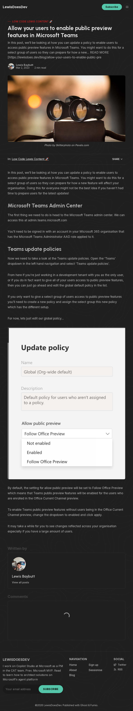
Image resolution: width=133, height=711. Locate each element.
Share (116, 159)
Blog (72, 675)
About (73, 670)
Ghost (83, 705)
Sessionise (95, 670)
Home (73, 665)
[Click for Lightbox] (66, 403)
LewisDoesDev (52, 705)
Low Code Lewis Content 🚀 (32, 21)
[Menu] (127, 7)
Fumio (93, 705)
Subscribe (111, 6)
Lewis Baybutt (24, 64)
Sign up (93, 665)
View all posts (20, 582)
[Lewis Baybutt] (11, 66)
